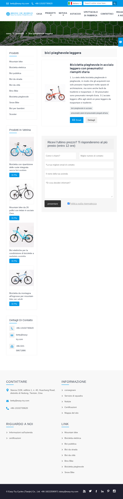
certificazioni (15, 438)
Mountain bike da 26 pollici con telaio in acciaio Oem (21, 210)
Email (76, 119)
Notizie (67, 401)
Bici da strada (15, 79)
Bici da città (14, 85)
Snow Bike (14, 102)
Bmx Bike (13, 91)
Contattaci (107, 14)
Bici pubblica (15, 73)
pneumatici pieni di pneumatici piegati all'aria (89, 113)
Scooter (13, 114)
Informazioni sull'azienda (21, 432)
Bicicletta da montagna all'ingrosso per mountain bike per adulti (21, 296)
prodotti (20, 33)
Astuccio (75, 14)
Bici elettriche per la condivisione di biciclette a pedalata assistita (21, 253)
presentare (53, 204)
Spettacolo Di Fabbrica (91, 14)
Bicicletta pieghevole (19, 96)
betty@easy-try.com (19, 3)
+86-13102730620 (43, 3)
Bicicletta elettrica (17, 67)
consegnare (70, 390)
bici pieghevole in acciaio (81, 108)
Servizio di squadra (73, 396)
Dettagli (91, 120)
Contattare (16, 381)
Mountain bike (16, 61)
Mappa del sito (71, 413)
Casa (39, 14)
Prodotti (50, 13)
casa (8, 33)
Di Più (14, 175)
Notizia (63, 13)
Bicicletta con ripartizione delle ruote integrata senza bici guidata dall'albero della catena (21, 167)
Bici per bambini (16, 108)
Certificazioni (70, 407)
